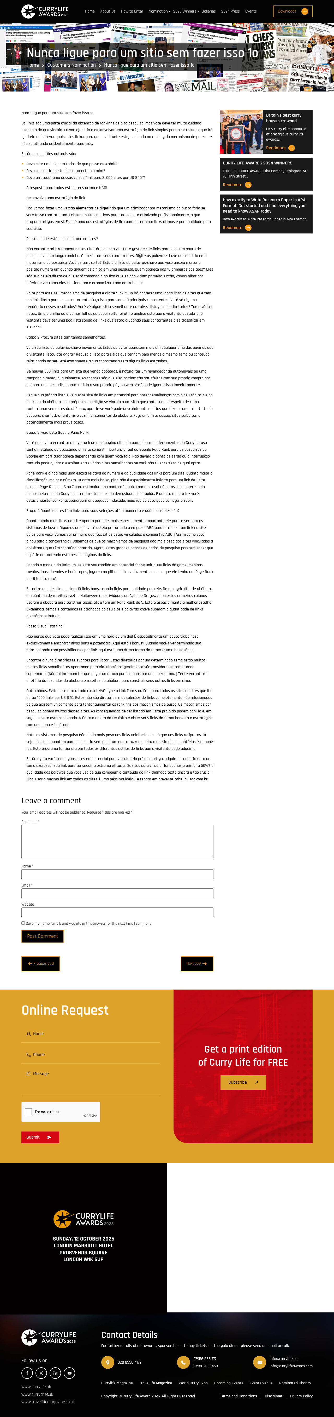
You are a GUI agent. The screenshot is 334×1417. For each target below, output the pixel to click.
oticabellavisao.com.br (188, 779)
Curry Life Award (137, 1396)
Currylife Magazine (117, 1383)
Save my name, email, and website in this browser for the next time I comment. (89, 923)
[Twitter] (41, 1373)
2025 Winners (184, 11)
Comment (30, 821)
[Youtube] (69, 1373)
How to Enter (132, 11)
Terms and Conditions (238, 1396)
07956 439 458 (205, 1366)
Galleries (209, 11)
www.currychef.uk (37, 1394)
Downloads (287, 11)
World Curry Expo (193, 1383)
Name (27, 866)
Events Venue (261, 1383)
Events (251, 11)
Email (27, 885)
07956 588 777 (204, 1359)
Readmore (276, 148)
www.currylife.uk (36, 1387)
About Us (108, 11)
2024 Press (230, 11)
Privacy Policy (301, 1396)
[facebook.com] (27, 1373)
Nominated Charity (295, 1383)
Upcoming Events (228, 1383)
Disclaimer (273, 1396)
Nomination (158, 11)
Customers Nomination (71, 65)
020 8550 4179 (129, 1362)
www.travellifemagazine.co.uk (48, 1402)
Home (90, 11)
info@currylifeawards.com (291, 1366)
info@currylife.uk (283, 1359)
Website (27, 904)
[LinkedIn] (55, 1373)
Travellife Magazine (155, 1383)
